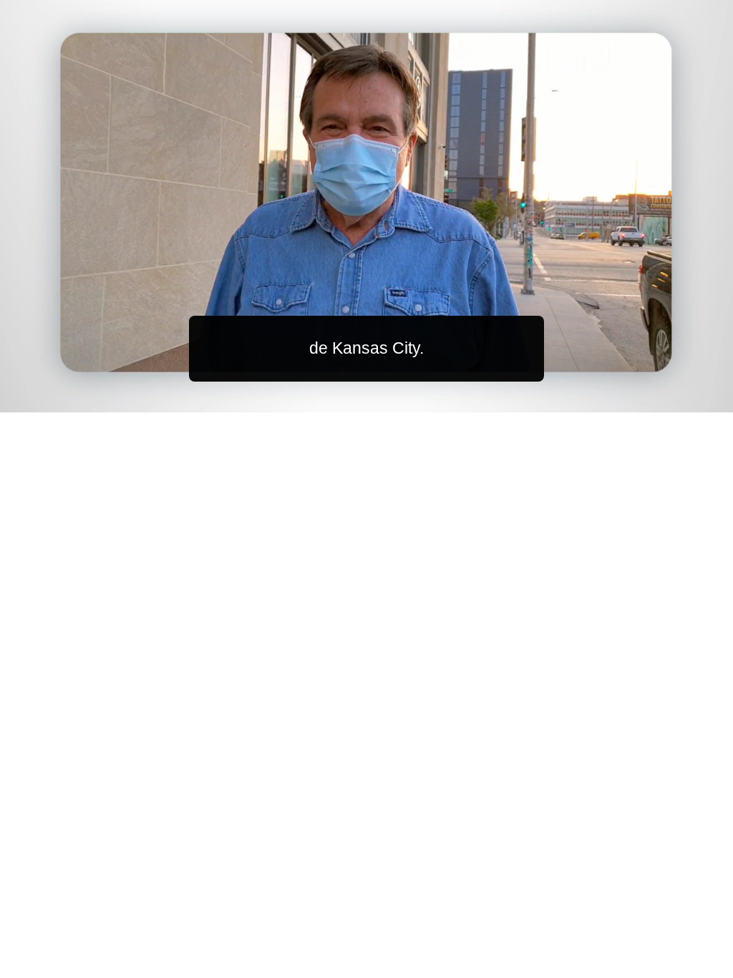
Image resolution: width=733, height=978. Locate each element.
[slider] (395, 398)
